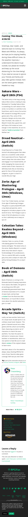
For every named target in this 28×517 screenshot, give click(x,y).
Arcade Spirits (8, 421)
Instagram (16, 362)
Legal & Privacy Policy (23, 496)
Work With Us (13, 496)
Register (22, 1)
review (5, 296)
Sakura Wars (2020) (9, 429)
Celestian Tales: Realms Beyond (12, 425)
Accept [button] (11, 513)
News (10, 33)
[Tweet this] (15, 409)
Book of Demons (9, 423)
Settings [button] (5, 513)
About (6, 1)
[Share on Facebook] (17, 409)
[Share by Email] (21, 409)
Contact (11, 1)
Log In (17, 1)
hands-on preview (14, 130)
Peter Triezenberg (7, 42)
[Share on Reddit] (19, 409)
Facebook (11, 362)
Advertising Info (18, 496)
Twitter (24, 362)
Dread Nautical (8, 427)
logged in (13, 452)
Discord (6, 362)
